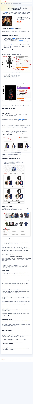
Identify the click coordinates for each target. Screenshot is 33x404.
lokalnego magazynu (21, 119)
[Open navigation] (28, 1)
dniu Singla (13, 332)
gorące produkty (21, 40)
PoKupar (2, 3)
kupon (14, 38)
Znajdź (5, 36)
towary (6, 12)
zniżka (7, 77)
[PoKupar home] (4, 1)
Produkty (5, 3)
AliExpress (12, 28)
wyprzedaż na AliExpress (12, 44)
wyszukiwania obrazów (10, 161)
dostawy (26, 320)
